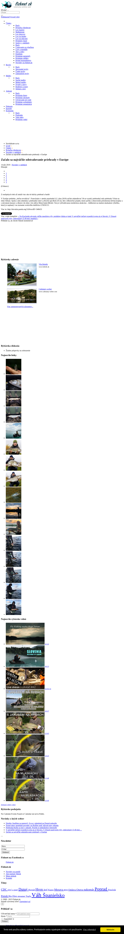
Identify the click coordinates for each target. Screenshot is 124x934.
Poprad (101, 889)
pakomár (89, 889)
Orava (80, 889)
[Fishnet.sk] (17, 8)
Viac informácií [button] (89, 930)
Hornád (31, 890)
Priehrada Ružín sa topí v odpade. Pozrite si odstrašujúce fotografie (31, 828)
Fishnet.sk (10, 862)
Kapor (51, 890)
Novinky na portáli (13, 872)
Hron (39, 889)
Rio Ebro (13, 896)
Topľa (29, 896)
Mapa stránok (11, 876)
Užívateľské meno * (8, 914)
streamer (22, 896)
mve (66, 889)
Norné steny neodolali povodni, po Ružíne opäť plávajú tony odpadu (32, 825)
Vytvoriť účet (14, 17)
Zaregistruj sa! (24, 901)
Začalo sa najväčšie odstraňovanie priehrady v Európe (26, 832)
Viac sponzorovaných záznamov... (20, 307)
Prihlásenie (5, 17)
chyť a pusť (13, 890)
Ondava (72, 889)
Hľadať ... (5, 10)
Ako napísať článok (13, 874)
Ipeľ (46, 889)
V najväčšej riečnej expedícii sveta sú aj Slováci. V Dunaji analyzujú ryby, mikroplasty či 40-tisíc (44, 830)
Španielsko (54, 895)
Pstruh (4, 896)
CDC (4, 889)
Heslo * (4, 916)
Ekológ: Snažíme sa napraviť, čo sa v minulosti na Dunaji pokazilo (31, 823)
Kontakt (9, 878)
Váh (37, 895)
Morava (59, 889)
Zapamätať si (9, 919)
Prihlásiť (5, 921)
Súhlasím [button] (110, 930)
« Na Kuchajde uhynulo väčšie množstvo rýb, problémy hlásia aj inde (45, 216)
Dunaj (23, 889)
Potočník (112, 890)
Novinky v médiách (19, 165)
